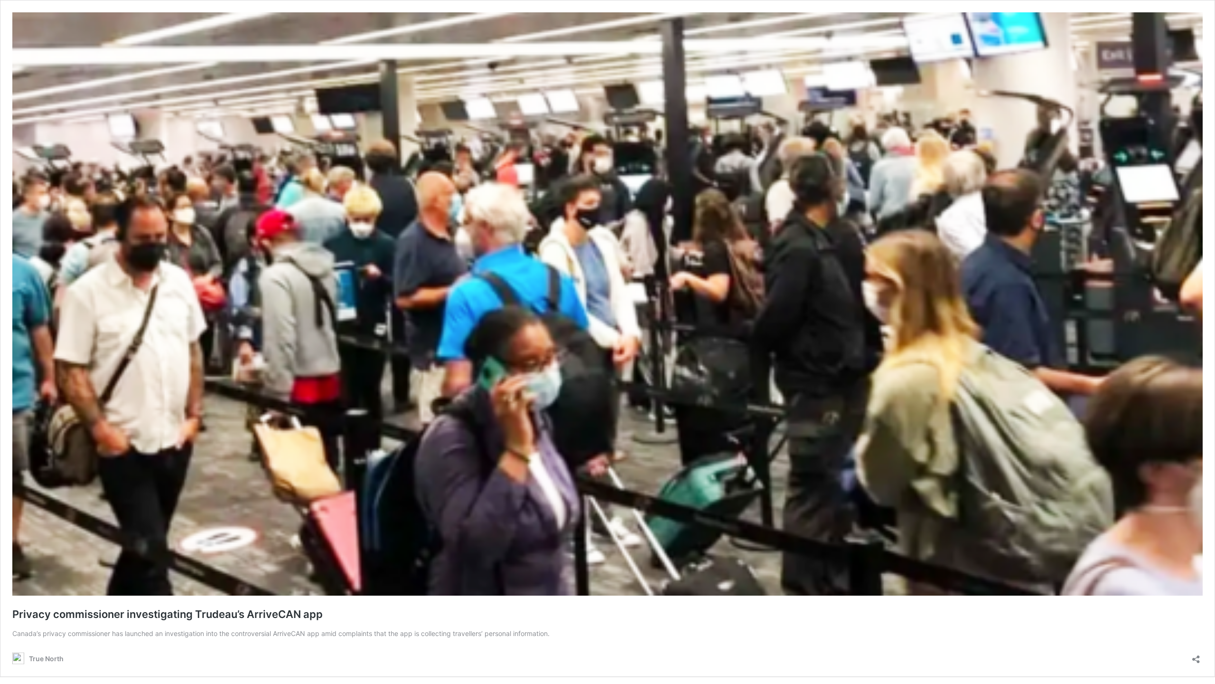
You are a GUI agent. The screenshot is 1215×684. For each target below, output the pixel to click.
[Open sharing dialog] (1196, 656)
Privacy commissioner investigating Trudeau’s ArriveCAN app (167, 614)
